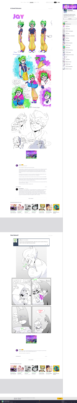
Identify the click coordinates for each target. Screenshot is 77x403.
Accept (60, 398)
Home (22, 2)
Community (31, 2)
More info (15, 398)
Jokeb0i (20, 164)
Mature (35, 2)
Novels (28, 2)
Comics (24, 2)
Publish (59, 2)
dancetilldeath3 (21, 188)
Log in (55, 2)
